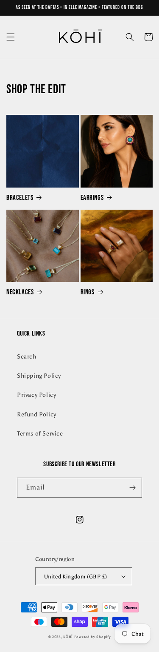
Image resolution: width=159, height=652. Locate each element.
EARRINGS (92, 198)
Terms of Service (40, 433)
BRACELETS (19, 198)
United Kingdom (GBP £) (75, 576)
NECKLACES (19, 292)
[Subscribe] (132, 488)
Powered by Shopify (92, 637)
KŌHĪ (68, 637)
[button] (10, 37)
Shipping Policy (39, 375)
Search (26, 356)
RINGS (88, 292)
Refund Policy (36, 414)
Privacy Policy (36, 395)
